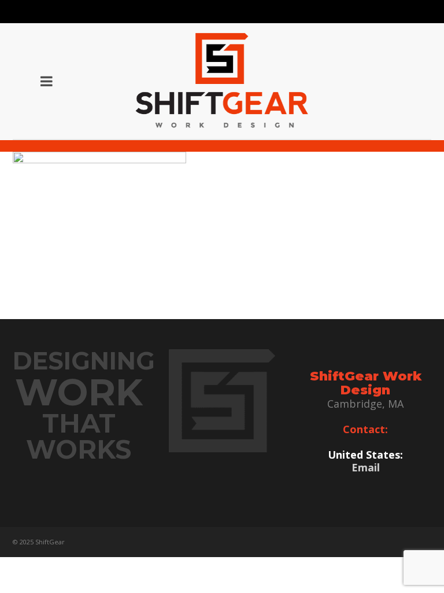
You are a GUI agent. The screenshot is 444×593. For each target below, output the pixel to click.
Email (366, 467)
